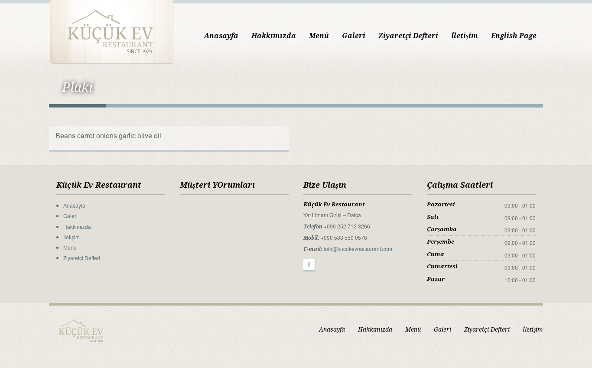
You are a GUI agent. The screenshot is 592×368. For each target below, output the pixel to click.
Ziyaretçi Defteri (408, 36)
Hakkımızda (273, 36)
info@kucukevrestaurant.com (358, 248)
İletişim (464, 36)
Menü (319, 36)
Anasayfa (221, 36)
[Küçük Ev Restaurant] (111, 31)
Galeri (353, 36)
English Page (514, 36)
